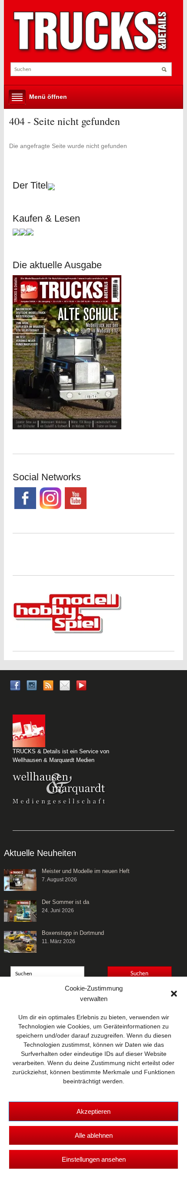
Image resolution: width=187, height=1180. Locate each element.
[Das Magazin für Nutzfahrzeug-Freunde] (91, 31)
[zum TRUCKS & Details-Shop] (67, 351)
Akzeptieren (93, 1111)
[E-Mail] (65, 684)
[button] (174, 993)
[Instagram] (32, 684)
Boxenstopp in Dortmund (73, 933)
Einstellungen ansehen (94, 1159)
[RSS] (48, 684)
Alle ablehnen (94, 1135)
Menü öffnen (48, 96)
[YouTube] (81, 687)
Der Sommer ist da (65, 902)
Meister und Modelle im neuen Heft (86, 871)
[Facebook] (15, 684)
